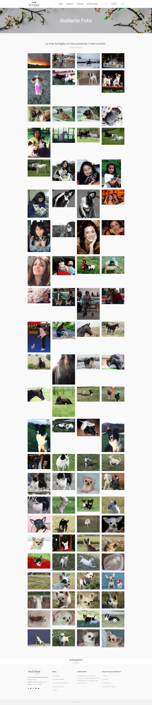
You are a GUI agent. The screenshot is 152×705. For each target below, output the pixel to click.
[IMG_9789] (88, 77)
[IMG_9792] (113, 60)
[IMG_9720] (113, 562)
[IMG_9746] (63, 425)
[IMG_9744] (113, 435)
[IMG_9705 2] (88, 637)
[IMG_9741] (88, 462)
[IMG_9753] (88, 361)
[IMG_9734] (63, 505)
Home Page (56, 676)
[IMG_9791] (39, 87)
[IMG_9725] (88, 543)
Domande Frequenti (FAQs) (60, 683)
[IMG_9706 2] (63, 637)
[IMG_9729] (88, 524)
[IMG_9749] (88, 394)
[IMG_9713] (88, 599)
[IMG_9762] (63, 297)
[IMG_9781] (88, 135)
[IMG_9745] (88, 427)
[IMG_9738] (63, 481)
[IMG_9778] (63, 170)
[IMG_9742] (63, 462)
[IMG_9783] (39, 143)
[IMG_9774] (63, 198)
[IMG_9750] (63, 401)
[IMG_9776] (113, 174)
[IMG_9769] (88, 237)
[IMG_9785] (88, 113)
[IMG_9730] (63, 524)
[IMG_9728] (113, 524)
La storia (104, 676)
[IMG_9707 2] (39, 637)
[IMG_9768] (113, 227)
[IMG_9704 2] (113, 638)
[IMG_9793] (88, 60)
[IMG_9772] (113, 197)
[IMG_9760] (113, 296)
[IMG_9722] (63, 562)
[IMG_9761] (88, 304)
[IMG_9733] (88, 504)
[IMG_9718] (63, 580)
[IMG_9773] (88, 204)
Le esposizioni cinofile (108, 686)
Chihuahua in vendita (58, 679)
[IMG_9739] (39, 484)
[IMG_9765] (88, 265)
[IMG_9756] (113, 329)
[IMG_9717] (88, 580)
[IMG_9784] (113, 116)
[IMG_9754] (63, 369)
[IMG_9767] (39, 271)
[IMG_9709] (88, 618)
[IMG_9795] (39, 60)
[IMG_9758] (63, 330)
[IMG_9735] (39, 505)
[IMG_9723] (39, 561)
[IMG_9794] (63, 60)
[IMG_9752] (113, 361)
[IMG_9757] (88, 329)
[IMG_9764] (113, 265)
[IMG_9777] (88, 172)
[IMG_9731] (39, 524)
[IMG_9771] (39, 236)
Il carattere (105, 679)
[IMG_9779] (39, 168)
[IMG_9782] (63, 135)
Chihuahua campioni (58, 686)
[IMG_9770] (63, 228)
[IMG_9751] (39, 394)
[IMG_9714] (63, 599)
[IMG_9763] (39, 295)
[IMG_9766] (63, 265)
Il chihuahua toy (106, 683)
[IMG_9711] (39, 618)
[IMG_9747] (39, 435)
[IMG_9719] (39, 580)
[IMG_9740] (113, 462)
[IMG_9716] (113, 580)
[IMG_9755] (39, 361)
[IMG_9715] (39, 599)
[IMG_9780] (113, 136)
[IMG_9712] (113, 599)
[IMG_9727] (39, 542)
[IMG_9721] (88, 562)
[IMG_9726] (63, 543)
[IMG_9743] (39, 461)
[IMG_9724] (113, 543)
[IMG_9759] (39, 337)
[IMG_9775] (39, 204)
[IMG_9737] (88, 483)
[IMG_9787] (39, 113)
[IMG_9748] (113, 394)
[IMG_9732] (113, 505)
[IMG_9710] (63, 618)
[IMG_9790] (63, 77)
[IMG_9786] (63, 113)
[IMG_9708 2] (113, 618)
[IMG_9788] (113, 81)
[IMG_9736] (113, 481)
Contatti (55, 690)
